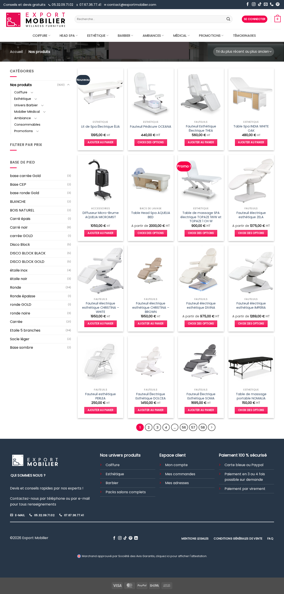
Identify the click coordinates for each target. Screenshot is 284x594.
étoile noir (18, 278)
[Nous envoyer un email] (266, 4)
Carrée (16, 321)
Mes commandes (180, 474)
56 (184, 427)
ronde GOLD (20, 304)
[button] (255, 19)
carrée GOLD (21, 235)
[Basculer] (68, 85)
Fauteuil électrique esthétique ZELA (251, 215)
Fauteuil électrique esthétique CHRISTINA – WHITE (100, 307)
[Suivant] (211, 427)
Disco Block (20, 244)
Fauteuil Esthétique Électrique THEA (201, 128)
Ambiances (152, 35)
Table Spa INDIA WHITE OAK (251, 128)
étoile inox (19, 270)
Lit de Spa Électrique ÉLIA (100, 127)
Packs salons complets (126, 492)
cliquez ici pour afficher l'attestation (181, 556)
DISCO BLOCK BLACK (27, 253)
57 (193, 427)
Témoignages (244, 35)
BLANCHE (18, 201)
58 (203, 427)
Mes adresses (177, 482)
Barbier (124, 35)
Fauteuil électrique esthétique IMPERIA (251, 305)
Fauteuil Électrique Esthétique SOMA (201, 396)
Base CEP (18, 184)
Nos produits (21, 84)
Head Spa (67, 35)
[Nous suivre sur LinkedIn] (136, 538)
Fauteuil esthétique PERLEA (100, 396)
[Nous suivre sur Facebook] (248, 4)
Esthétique (96, 35)
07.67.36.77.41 (89, 4)
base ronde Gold (24, 192)
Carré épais (20, 218)
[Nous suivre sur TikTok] (260, 4)
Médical (180, 35)
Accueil (16, 51)
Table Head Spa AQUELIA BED (150, 215)
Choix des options (151, 142)
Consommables (27, 124)
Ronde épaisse (22, 296)
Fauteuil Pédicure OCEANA (150, 127)
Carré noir (19, 227)
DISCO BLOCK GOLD (27, 261)
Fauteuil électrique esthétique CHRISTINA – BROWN (150, 307)
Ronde (15, 287)
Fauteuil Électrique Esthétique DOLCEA (151, 396)
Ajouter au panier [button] (101, 142)
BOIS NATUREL (22, 210)
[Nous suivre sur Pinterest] (278, 4)
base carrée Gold (25, 175)
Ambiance (22, 118)
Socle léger (20, 339)
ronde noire (20, 313)
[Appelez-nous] (272, 4)
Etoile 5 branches (25, 330)
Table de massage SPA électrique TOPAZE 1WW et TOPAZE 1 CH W (200, 217)
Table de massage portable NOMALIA (251, 396)
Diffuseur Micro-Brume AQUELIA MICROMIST (101, 215)
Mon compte (176, 464)
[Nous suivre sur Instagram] (254, 4)
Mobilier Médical (27, 111)
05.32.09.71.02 (61, 4)
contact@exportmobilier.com (130, 4)
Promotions (210, 35)
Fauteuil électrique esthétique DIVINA (201, 305)
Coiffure (40, 35)
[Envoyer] (228, 19)
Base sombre (21, 347)
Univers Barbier (26, 105)
